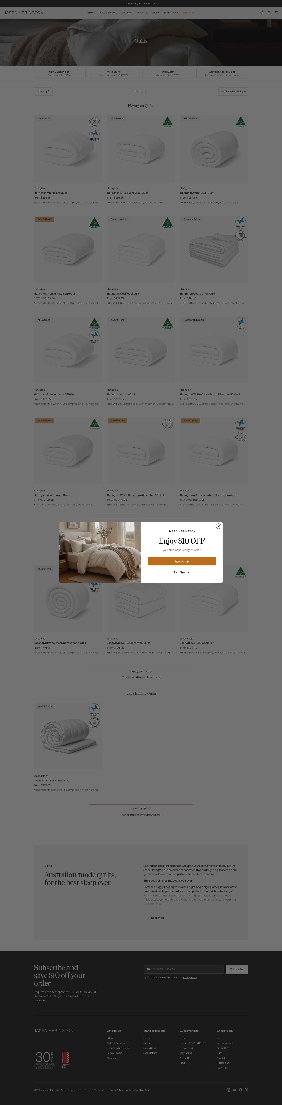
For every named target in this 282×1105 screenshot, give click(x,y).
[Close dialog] (218, 526)
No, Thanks (181, 572)
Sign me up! (182, 561)
